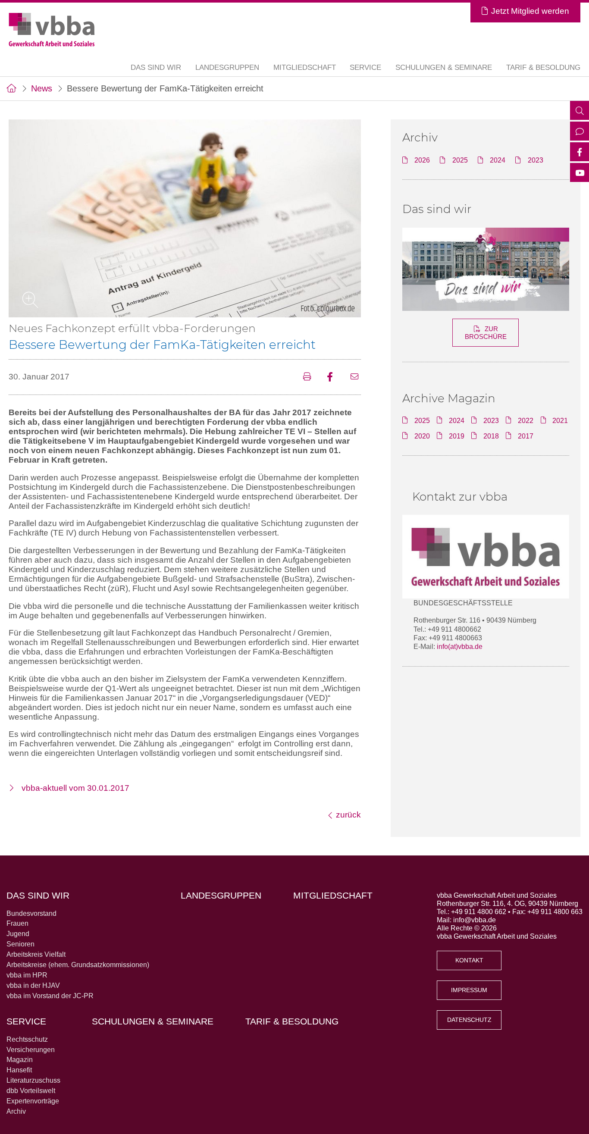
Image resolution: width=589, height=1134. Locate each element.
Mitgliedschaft (304, 67)
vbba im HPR (26, 975)
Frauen (17, 923)
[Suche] (579, 111)
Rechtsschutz (27, 1039)
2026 (422, 160)
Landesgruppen (227, 67)
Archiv (16, 1111)
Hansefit (19, 1070)
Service (26, 1021)
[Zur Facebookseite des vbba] (579, 152)
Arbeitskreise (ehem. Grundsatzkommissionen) (77, 964)
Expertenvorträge (32, 1101)
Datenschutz (469, 1020)
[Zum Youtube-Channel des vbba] (579, 173)
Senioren (20, 944)
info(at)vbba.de (459, 646)
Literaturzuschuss (33, 1080)
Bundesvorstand (31, 913)
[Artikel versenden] (356, 377)
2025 (460, 160)
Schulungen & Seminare (443, 67)
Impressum (469, 990)
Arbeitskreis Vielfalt (36, 954)
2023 (535, 160)
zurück (348, 814)
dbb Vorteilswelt (30, 1090)
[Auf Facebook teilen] (333, 377)
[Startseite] (11, 88)
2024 (497, 160)
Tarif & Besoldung (543, 67)
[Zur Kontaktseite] (579, 132)
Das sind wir (436, 209)
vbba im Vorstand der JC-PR (50, 995)
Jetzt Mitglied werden (530, 11)
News (41, 88)
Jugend (17, 933)
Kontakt (469, 960)
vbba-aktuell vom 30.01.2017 (75, 788)
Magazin (19, 1059)
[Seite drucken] (309, 377)
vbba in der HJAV (33, 985)
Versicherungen (30, 1049)
